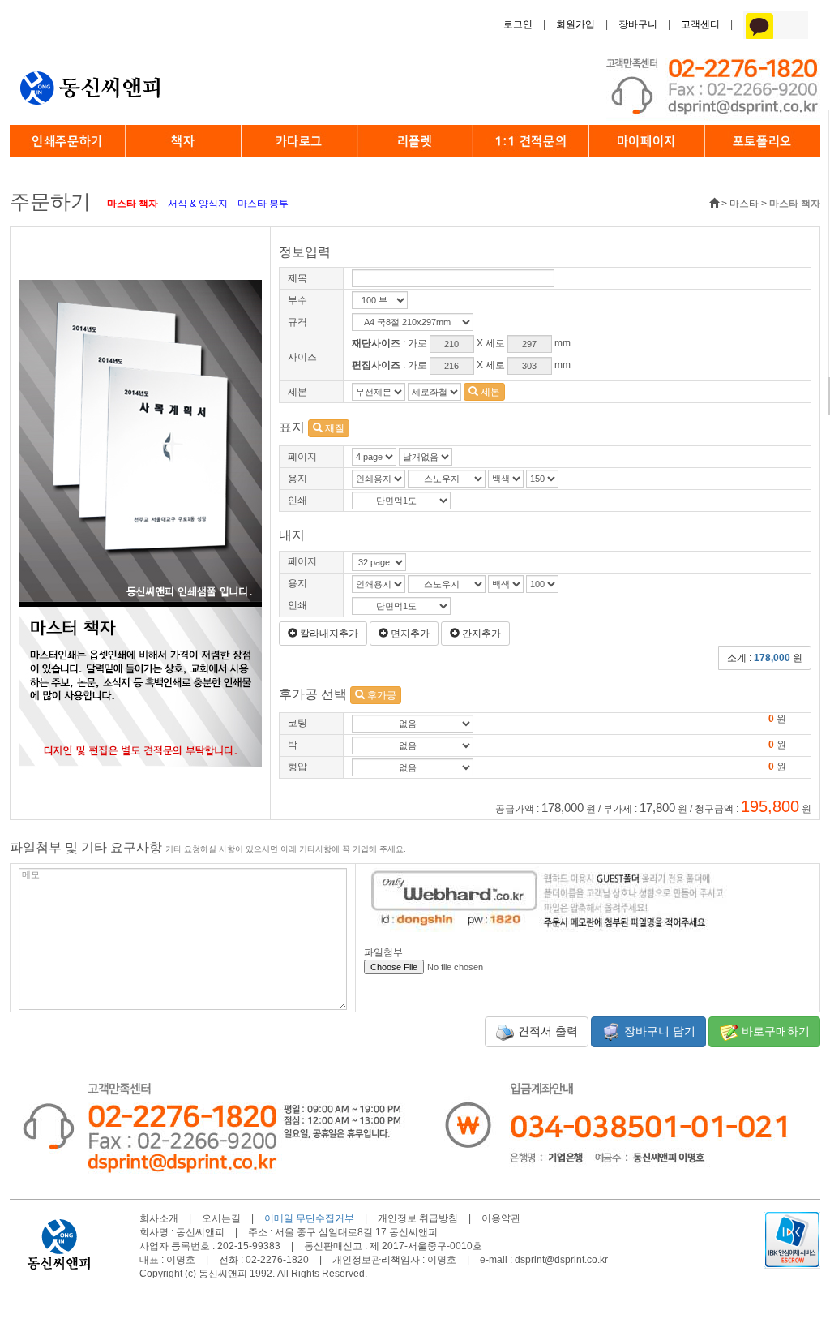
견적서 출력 (546, 1030)
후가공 (380, 695)
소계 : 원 (764, 658)
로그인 (518, 24)
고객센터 (700, 24)
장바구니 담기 (658, 1030)
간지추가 (480, 633)
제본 (489, 391)
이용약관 (500, 1218)
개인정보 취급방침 (418, 1218)
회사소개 (158, 1218)
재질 (333, 428)
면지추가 (409, 633)
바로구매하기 (774, 1030)
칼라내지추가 (327, 633)
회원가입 (575, 24)
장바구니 (637, 24)
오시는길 (221, 1218)
